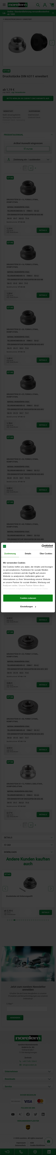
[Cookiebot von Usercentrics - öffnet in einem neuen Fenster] (41, 546)
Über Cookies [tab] (46, 553)
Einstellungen (26, 606)
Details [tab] (28, 553)
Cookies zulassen (28, 598)
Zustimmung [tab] (10, 553)
